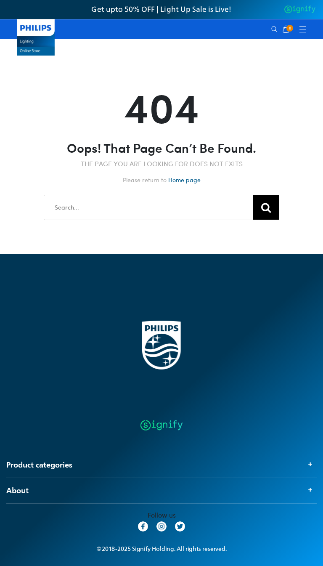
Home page (184, 180)
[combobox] (161, 207)
